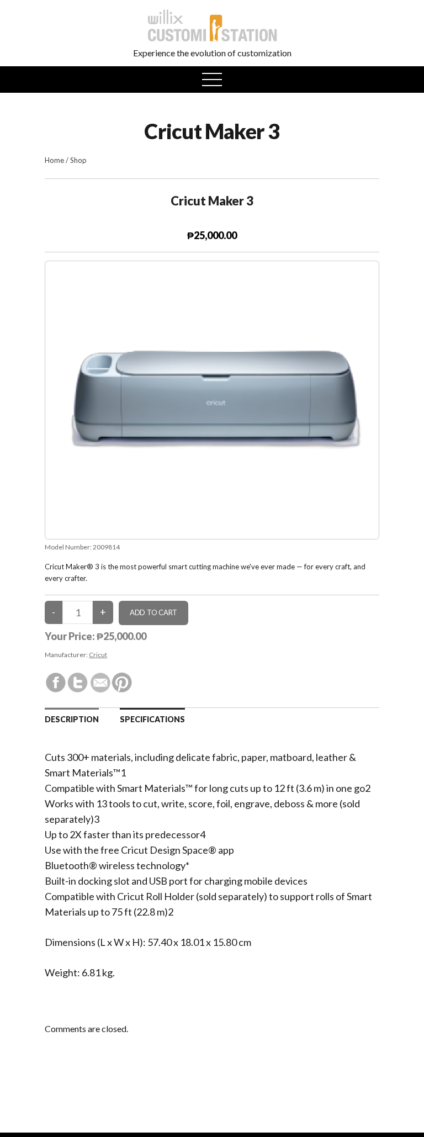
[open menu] (212, 79)
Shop (78, 160)
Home (54, 160)
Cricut (98, 655)
